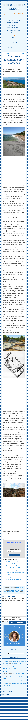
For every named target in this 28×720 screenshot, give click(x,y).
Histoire (13, 32)
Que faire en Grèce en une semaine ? (15, 569)
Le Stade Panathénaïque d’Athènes (14, 576)
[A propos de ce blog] (14, 636)
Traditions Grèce (13, 42)
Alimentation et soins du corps (13, 49)
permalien (12, 592)
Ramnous (21, 590)
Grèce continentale (13, 27)
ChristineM (19, 588)
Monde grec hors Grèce (13, 30)
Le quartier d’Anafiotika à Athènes (14, 563)
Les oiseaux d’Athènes (11, 565)
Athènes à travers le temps (12, 577)
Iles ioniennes (13, 25)
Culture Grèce (13, 45)
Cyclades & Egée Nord (13, 20)
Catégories (4, 653)
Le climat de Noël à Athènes (13, 570)
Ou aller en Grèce (7, 588)
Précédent (6, 53)
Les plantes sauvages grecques (18, 661)
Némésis (16, 591)
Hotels (13, 37)
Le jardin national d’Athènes (13, 567)
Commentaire (6, 602)
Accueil (13, 18)
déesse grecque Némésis (9, 591)
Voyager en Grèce (19, 587)
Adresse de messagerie (16, 617)
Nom (3, 617)
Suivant (23, 53)
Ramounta (17, 590)
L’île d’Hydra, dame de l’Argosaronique (15, 561)
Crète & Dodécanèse (13, 22)
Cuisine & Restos (13, 47)
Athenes (13, 35)
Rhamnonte (11, 590)
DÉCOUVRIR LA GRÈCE (14, 6)
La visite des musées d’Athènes (13, 579)
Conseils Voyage (13, 40)
